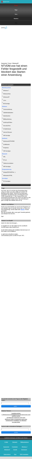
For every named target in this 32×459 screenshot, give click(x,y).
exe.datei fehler (16, 422)
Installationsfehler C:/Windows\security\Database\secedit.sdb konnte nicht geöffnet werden (16, 415)
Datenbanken (6, 115)
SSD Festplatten (24, 454)
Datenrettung (7, 454)
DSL (4, 156)
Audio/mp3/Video (7, 122)
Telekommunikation (8, 163)
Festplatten (15, 446)
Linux (4, 100)
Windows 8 (7, 449)
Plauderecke (6, 184)
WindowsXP (15, 63)
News (16, 14)
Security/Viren (7, 125)
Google (15, 449)
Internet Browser (7, 132)
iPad (15, 454)
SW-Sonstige (6, 135)
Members (16, 18)
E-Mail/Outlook (7, 129)
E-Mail (6, 442)
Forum (16, 5)
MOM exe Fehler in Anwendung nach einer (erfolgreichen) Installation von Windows (16, 420)
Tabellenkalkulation (8, 112)
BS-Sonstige (6, 103)
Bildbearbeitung (7, 119)
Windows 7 (6, 90)
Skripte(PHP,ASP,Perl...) (9, 172)
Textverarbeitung (7, 109)
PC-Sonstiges (6, 181)
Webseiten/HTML (7, 175)
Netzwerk (14, 442)
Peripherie (6, 147)
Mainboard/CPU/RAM (8, 141)
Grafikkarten (6, 144)
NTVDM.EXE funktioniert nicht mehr (16, 417)
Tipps (16, 10)
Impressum (24, 449)
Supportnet (4, 63)
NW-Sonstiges (7, 166)
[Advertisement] (15, 46)
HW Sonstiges (7, 151)
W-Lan (5, 160)
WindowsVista (7, 93)
